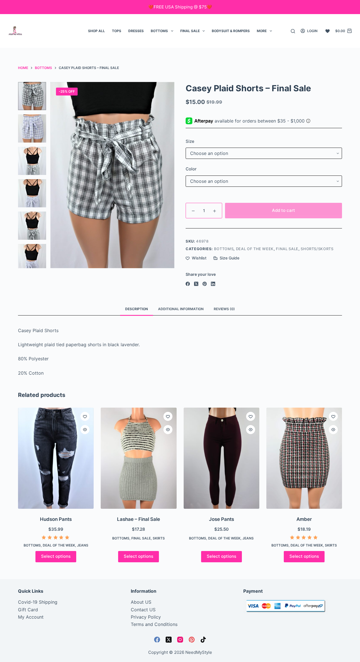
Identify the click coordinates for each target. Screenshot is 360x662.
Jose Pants (221, 519)
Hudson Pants (56, 519)
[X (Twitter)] (196, 284)
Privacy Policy (146, 617)
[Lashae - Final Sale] (138, 458)
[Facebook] (188, 284)
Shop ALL (96, 31)
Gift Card (28, 609)
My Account (31, 617)
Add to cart (283, 210)
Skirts (159, 538)
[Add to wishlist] (84, 416)
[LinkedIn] (213, 284)
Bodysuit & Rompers (231, 31)
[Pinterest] (204, 284)
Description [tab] (136, 309)
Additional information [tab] (181, 309)
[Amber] (304, 458)
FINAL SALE (190, 31)
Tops (116, 31)
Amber (304, 519)
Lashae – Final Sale (138, 519)
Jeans (82, 545)
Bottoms (159, 31)
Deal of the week (255, 248)
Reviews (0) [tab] (224, 309)
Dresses (136, 31)
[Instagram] (180, 640)
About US (141, 602)
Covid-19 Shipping (37, 602)
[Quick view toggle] (84, 429)
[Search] (293, 31)
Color (191, 169)
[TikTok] (203, 640)
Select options (56, 556)
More (262, 31)
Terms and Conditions (154, 624)
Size (190, 141)
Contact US (143, 609)
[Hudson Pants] (56, 458)
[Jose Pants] (221, 458)
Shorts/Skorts (317, 248)
